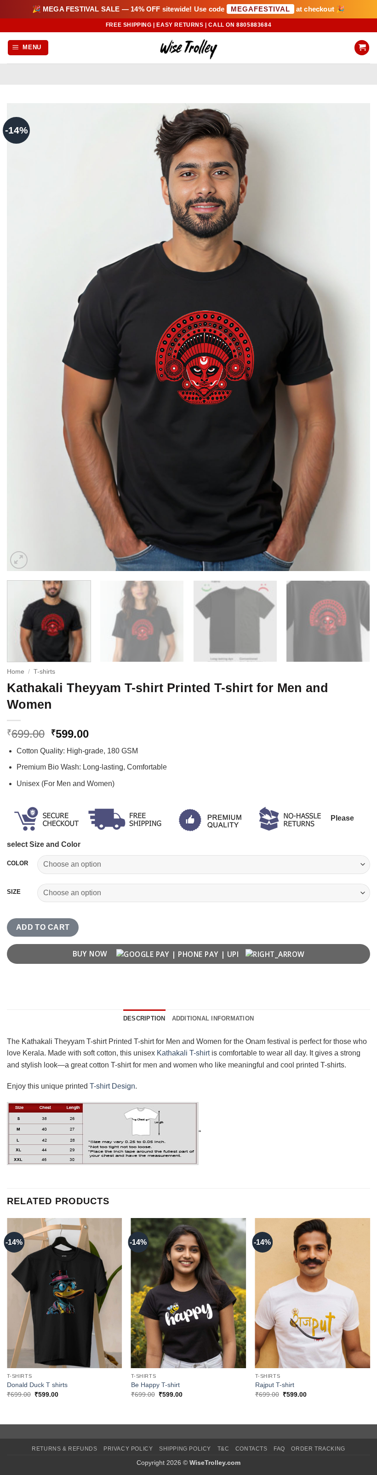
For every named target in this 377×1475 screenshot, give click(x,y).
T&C (223, 1449)
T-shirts (44, 671)
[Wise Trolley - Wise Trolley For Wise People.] (188, 47)
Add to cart (43, 927)
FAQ (279, 1449)
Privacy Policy (128, 1449)
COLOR (17, 863)
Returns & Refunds (64, 1449)
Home (15, 671)
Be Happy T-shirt (155, 1384)
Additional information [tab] (213, 1018)
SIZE (14, 892)
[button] (28, 47)
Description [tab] (144, 1018)
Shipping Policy (185, 1449)
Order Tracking (318, 1449)
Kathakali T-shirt (183, 1053)
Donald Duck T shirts (37, 1384)
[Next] (351, 337)
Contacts (251, 1449)
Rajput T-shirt (274, 1384)
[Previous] (25, 337)
